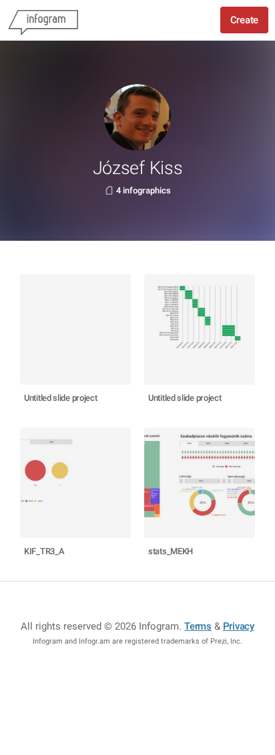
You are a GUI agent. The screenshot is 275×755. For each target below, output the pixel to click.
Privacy (238, 626)
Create (244, 20)
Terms (198, 626)
